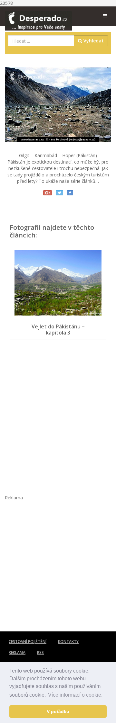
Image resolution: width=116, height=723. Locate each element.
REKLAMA (17, 652)
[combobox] (41, 40)
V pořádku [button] (58, 711)
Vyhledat (93, 41)
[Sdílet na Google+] (47, 192)
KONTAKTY (68, 641)
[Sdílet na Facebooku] (70, 192)
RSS (40, 652)
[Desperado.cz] (38, 16)
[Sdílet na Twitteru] (59, 192)
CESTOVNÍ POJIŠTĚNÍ (27, 641)
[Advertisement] (58, 414)
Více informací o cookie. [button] (75, 695)
